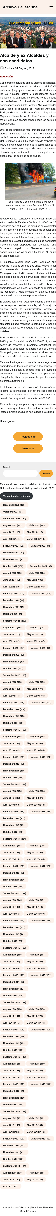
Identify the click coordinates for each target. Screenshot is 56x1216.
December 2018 (11, 763)
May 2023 (32, 532)
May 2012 (32, 1124)
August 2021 (9, 627)
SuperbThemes (28, 1211)
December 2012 (11, 1090)
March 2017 (33, 859)
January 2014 (38, 1029)
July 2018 (34, 791)
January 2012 (38, 1138)
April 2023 (8, 538)
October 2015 (10, 940)
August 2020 (9, 682)
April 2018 (8, 804)
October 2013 (10, 1050)
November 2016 (11, 879)
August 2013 (9, 1063)
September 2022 (38, 566)
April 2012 (8, 1131)
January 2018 (38, 811)
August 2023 (9, 525)
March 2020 (33, 695)
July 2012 (34, 1118)
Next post (28, 448)
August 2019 (9, 736)
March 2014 (33, 1022)
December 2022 (11, 552)
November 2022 (11, 559)
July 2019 (34, 736)
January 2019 (38, 756)
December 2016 (11, 872)
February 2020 (10, 702)
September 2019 (11, 729)
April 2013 (8, 1077)
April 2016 (8, 913)
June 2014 (8, 1015)
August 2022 (9, 572)
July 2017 (34, 845)
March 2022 (33, 586)
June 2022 (8, 579)
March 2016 (33, 913)
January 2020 (38, 702)
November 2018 (11, 770)
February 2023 (10, 545)
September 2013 (11, 1056)
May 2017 (32, 852)
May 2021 (32, 634)
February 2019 (10, 756)
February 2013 (10, 1084)
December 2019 (11, 709)
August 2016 (9, 900)
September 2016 (11, 893)
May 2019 (32, 743)
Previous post (28, 436)
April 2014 (8, 1022)
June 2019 (8, 743)
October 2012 (10, 1104)
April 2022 (8, 586)
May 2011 (32, 1179)
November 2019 (11, 716)
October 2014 (10, 995)
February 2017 (10, 866)
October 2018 (10, 777)
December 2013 (11, 1036)
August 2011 (9, 1172)
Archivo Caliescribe (20, 6)
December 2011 (11, 1145)
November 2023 (11, 504)
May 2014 (32, 1015)
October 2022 (10, 566)
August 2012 (9, 1118)
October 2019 (10, 722)
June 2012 (8, 1124)
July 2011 (34, 1172)
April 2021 (8, 641)
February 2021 (10, 647)
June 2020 (8, 688)
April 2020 (8, 695)
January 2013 (38, 1084)
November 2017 (11, 825)
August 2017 (9, 845)
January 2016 (38, 920)
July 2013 (34, 1063)
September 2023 (11, 518)
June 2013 (8, 1070)
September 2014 (11, 1002)
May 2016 (32, 906)
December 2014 (11, 981)
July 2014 (34, 1009)
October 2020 (10, 668)
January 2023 (38, 545)
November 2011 (11, 1152)
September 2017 (11, 838)
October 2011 (10, 1159)
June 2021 (8, 634)
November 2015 (11, 934)
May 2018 (32, 797)
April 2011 (8, 1186)
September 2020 (11, 675)
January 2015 (38, 975)
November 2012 (11, 1097)
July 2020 (34, 682)
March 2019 (33, 750)
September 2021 (11, 620)
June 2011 (8, 1179)
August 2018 (9, 791)
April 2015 (8, 968)
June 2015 (8, 961)
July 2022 (34, 572)
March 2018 (33, 804)
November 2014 (11, 988)
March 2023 (33, 538)
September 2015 (11, 947)
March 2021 (33, 641)
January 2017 (38, 866)
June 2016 (8, 906)
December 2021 (11, 600)
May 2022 (32, 579)
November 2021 (11, 607)
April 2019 (8, 750)
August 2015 (9, 954)
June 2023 (8, 532)
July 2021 (34, 627)
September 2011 (11, 1165)
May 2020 (32, 688)
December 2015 (11, 927)
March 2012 (33, 1131)
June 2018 (8, 797)
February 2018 (10, 811)
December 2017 (11, 818)
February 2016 (10, 920)
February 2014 (10, 1029)
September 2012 (11, 1111)
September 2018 (11, 784)
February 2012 (10, 1138)
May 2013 (32, 1070)
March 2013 (33, 1077)
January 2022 (38, 593)
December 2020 (11, 654)
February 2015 (10, 975)
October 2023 (10, 511)
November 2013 (11, 1043)
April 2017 (8, 859)
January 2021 (38, 647)
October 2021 (10, 613)
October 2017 (10, 831)
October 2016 (10, 886)
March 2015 (33, 968)
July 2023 (34, 525)
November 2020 (11, 661)
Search (6, 467)
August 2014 (9, 1009)
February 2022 (10, 593)
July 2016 (34, 900)
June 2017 (8, 852)
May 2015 (32, 961)
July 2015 (34, 954)
